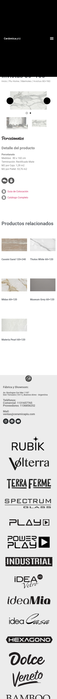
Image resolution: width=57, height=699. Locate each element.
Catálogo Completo (17, 197)
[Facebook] (12, 421)
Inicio (4, 81)
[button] (52, 38)
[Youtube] (18, 421)
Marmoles (26, 81)
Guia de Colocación (17, 191)
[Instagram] (6, 421)
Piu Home (14, 81)
